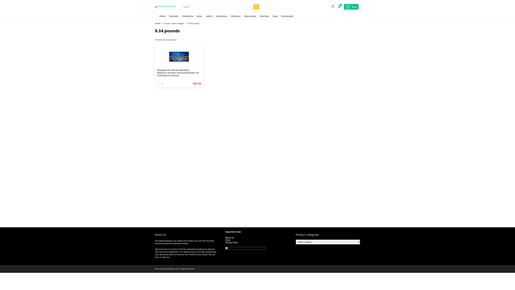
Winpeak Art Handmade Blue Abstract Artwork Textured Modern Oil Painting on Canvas (178, 72)
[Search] (256, 6)
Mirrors (199, 16)
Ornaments (173, 16)
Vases (275, 16)
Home (158, 23)
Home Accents (287, 16)
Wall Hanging (187, 16)
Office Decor (236, 16)
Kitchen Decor (221, 16)
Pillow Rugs (264, 16)
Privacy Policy (231, 242)
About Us (229, 237)
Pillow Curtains (250, 16)
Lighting (209, 16)
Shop (227, 240)
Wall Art (162, 16)
